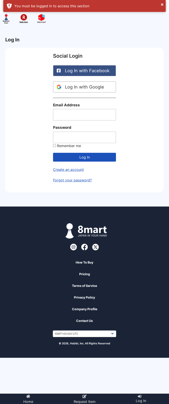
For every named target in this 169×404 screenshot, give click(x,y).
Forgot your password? (72, 180)
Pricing (84, 274)
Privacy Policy (84, 297)
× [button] (162, 4)
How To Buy (84, 262)
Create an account (68, 169)
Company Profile (84, 309)
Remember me (69, 146)
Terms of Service (84, 286)
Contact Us (84, 321)
